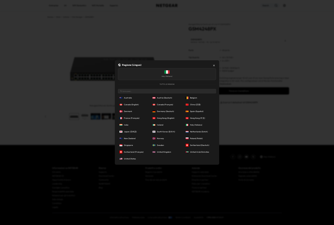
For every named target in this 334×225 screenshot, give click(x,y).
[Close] (214, 65)
